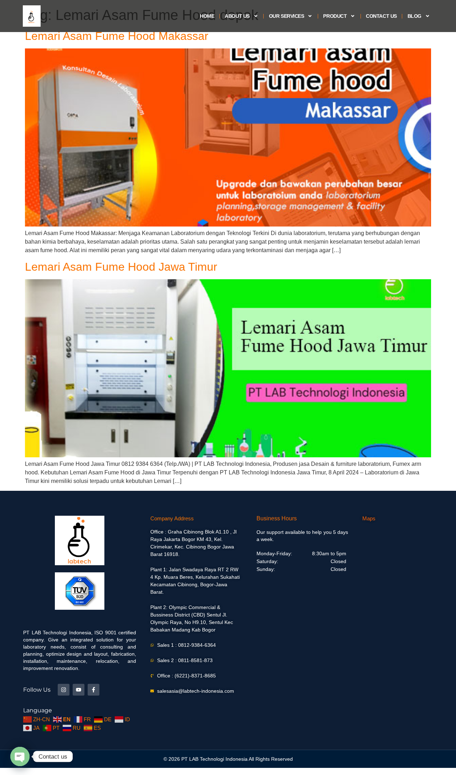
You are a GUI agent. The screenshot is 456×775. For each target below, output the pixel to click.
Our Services (286, 16)
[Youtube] (78, 690)
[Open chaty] (20, 756)
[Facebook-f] (93, 690)
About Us (237, 16)
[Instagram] (63, 690)
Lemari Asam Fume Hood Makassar (116, 36)
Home (207, 16)
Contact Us (381, 16)
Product (335, 16)
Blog (414, 16)
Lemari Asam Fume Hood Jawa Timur (121, 266)
